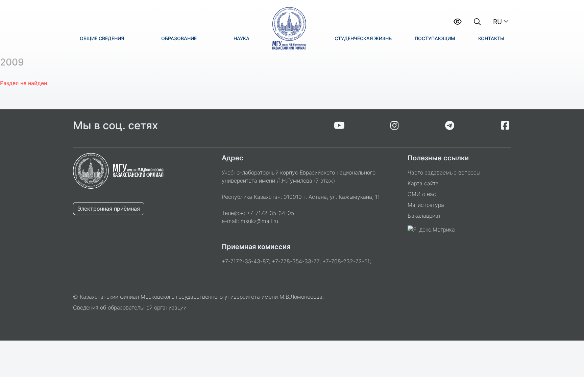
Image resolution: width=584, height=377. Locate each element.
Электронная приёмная (108, 208)
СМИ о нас (422, 194)
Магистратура (426, 204)
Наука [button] (241, 38)
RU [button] (497, 22)
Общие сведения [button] (102, 38)
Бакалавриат (424, 215)
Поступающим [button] (435, 38)
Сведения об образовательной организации (130, 307)
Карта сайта (423, 183)
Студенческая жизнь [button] (363, 38)
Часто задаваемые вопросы (444, 172)
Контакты (491, 38)
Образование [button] (179, 38)
